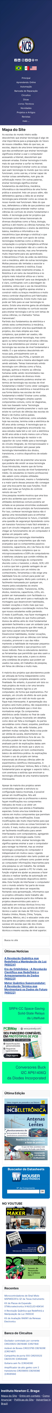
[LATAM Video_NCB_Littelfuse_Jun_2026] (25, 1012)
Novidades (26, 108)
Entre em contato (30, 1395)
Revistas (26, 116)
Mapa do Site (9, 1395)
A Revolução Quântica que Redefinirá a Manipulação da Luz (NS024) (25, 961)
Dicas (26, 99)
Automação (26, 86)
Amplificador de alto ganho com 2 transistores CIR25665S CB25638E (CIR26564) (22, 1370)
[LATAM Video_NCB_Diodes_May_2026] (25, 1072)
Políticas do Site (24, 1399)
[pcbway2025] (22, 1042)
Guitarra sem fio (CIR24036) (18, 1363)
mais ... (26, 121)
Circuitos (26, 95)
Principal (26, 78)
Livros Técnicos (26, 103)
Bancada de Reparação (26, 91)
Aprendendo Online (26, 82)
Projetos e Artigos (26, 112)
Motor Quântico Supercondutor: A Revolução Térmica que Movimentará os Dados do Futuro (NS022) (25, 987)
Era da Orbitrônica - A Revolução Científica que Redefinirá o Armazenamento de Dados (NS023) (25, 973)
